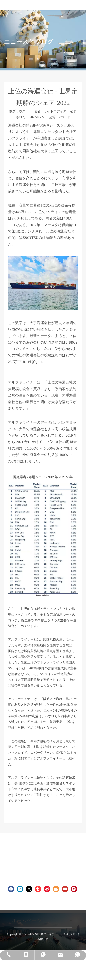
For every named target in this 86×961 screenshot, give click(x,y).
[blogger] (56, 889)
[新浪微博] (47, 889)
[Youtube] (65, 889)
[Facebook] (11, 889)
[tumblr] (38, 889)
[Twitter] (29, 889)
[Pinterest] (74, 889)
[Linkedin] (20, 889)
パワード (64, 117)
